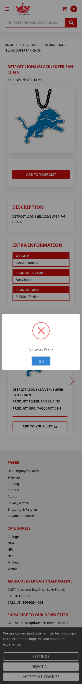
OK (41, 361)
